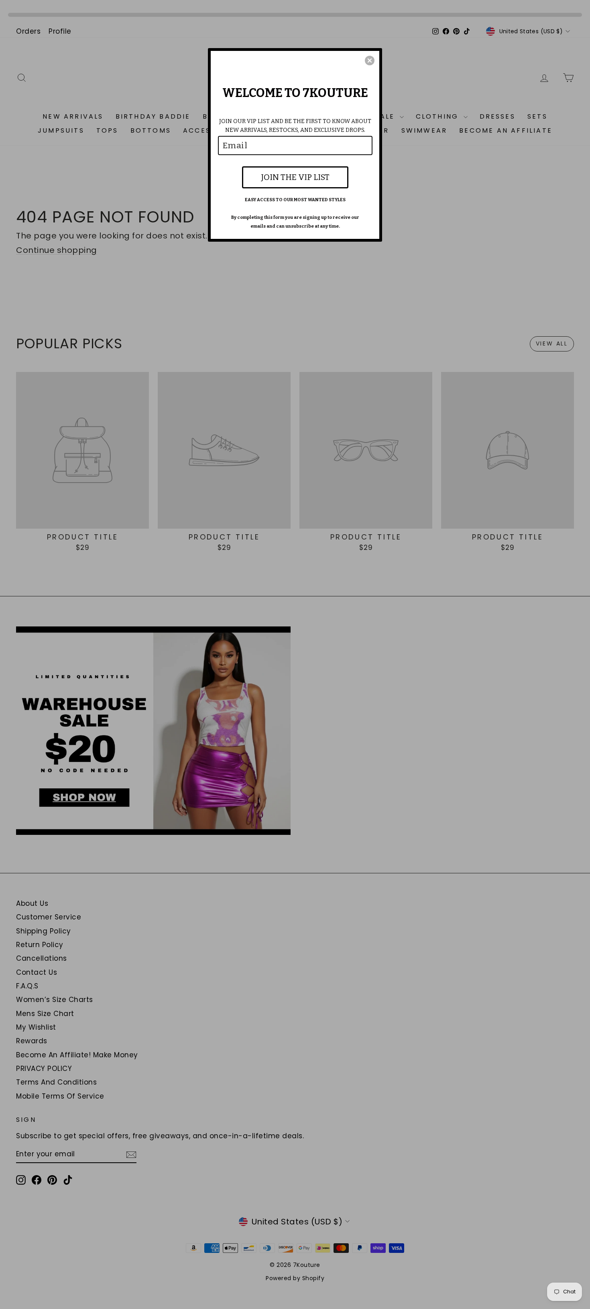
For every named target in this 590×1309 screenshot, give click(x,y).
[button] (369, 60)
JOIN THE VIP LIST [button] (295, 177)
